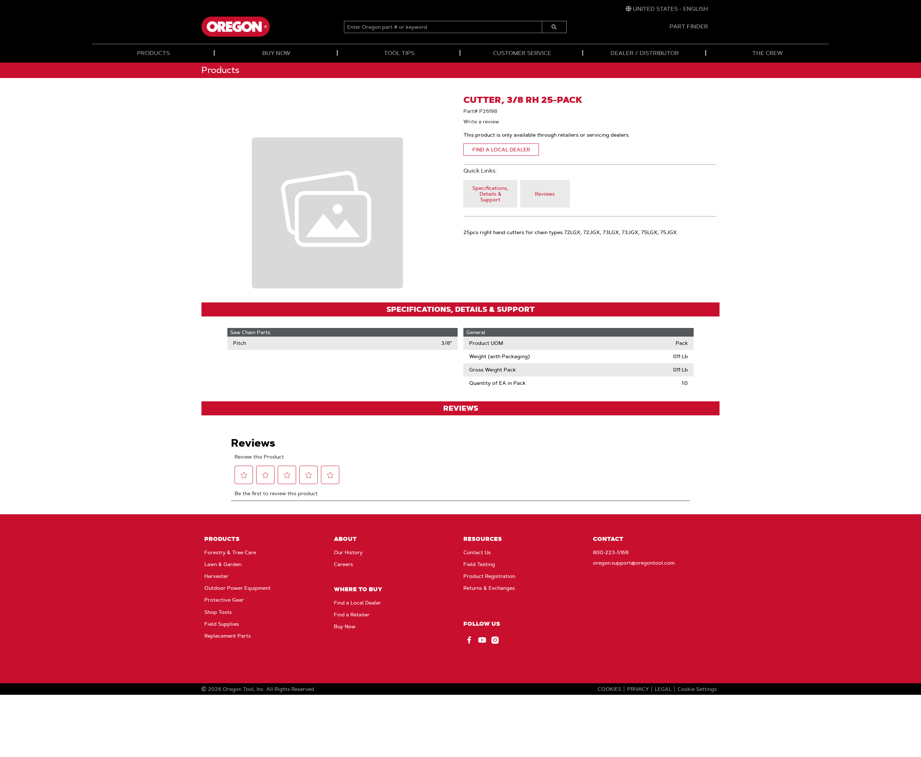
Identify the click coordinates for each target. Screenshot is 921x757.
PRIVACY (638, 689)
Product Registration (489, 576)
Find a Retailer (351, 614)
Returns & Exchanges (489, 588)
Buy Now (344, 626)
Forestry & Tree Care (230, 552)
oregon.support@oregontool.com (634, 563)
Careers (343, 564)
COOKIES (609, 689)
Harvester (216, 576)
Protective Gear (224, 600)
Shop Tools (218, 612)
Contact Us (477, 552)
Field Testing (479, 564)
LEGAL (663, 689)
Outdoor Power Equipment (237, 588)
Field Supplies (221, 624)
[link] (667, 9)
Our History (348, 552)
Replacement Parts (227, 636)
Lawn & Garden (222, 564)
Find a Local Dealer (357, 603)
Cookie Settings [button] (697, 689)
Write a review (481, 121)
